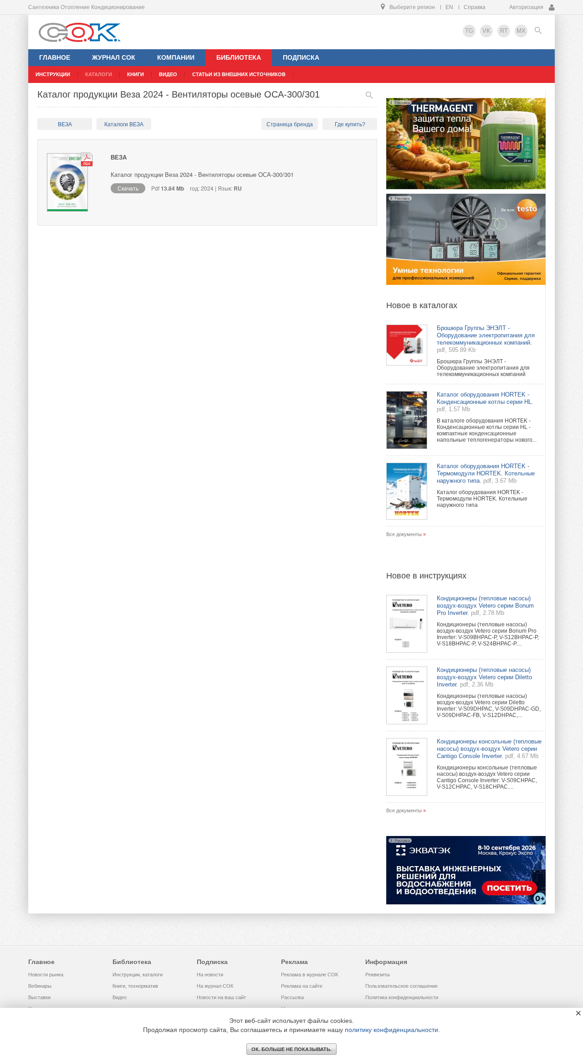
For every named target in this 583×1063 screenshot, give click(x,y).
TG (469, 30)
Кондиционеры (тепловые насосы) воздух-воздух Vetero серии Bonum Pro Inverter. (485, 605)
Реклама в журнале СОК (309, 974)
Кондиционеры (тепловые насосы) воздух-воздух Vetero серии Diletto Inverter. (484, 677)
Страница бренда (289, 124)
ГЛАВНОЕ (54, 57)
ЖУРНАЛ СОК (113, 57)
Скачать (128, 188)
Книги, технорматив (135, 986)
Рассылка (292, 997)
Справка (475, 7)
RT (504, 30)
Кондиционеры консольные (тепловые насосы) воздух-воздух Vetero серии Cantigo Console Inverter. (489, 748)
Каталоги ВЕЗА (123, 124)
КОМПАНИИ (175, 57)
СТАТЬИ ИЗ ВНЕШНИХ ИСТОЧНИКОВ (239, 74)
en (449, 7)
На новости (210, 974)
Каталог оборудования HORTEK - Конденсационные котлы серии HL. (485, 398)
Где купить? (350, 124)
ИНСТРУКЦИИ (53, 74)
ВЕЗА (65, 124)
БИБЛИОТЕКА (238, 57)
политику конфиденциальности (391, 1029)
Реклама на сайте (301, 986)
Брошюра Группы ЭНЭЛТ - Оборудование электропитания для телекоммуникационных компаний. (486, 335)
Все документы (404, 534)
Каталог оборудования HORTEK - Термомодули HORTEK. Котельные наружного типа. (486, 473)
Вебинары (39, 986)
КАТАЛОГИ (98, 74)
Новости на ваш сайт (221, 997)
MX (521, 30)
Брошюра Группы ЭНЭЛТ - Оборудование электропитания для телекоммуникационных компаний (483, 367)
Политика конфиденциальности (401, 997)
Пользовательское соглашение (401, 986)
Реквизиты (377, 974)
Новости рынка (45, 974)
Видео (120, 997)
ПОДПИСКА (301, 57)
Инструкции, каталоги (138, 974)
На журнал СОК (215, 986)
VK (486, 30)
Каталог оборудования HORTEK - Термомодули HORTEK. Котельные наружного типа (482, 498)
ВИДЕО (168, 74)
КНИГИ (135, 74)
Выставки (39, 997)
